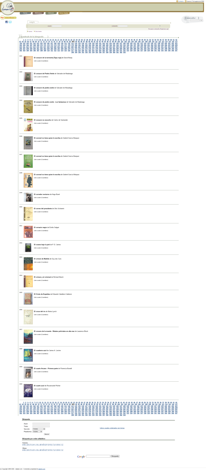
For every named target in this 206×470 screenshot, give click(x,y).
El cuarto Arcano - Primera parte (46, 368)
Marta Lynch (52, 311)
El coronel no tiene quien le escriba (47, 138)
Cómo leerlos (38, 31)
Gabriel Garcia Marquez (71, 138)
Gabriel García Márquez (71, 174)
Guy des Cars (56, 259)
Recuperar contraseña (153, 29)
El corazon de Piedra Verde (44, 73)
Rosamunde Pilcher (53, 386)
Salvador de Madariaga (65, 73)
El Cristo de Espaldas (42, 294)
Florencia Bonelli (66, 368)
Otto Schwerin (59, 208)
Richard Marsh (58, 277)
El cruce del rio (39, 311)
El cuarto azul (39, 386)
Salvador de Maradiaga (64, 88)
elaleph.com (41, 469)
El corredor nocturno (41, 194)
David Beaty (68, 58)
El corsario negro (40, 227)
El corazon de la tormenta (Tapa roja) (47, 58)
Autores (30, 31)
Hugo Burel (56, 194)
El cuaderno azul (40, 350)
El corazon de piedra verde (44, 88)
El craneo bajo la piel (42, 245)
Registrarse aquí (164, 29)
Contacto (181, 1)
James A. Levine (55, 350)
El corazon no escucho (42, 120)
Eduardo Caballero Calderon (62, 294)
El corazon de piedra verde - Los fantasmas (50, 102)
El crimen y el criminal (42, 277)
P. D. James (56, 245)
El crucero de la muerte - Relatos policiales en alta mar (54, 331)
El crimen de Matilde (41, 259)
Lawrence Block (82, 331)
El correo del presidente (43, 208)
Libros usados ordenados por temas (112, 428)
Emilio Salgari (54, 227)
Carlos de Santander (61, 120)
